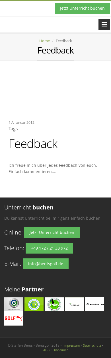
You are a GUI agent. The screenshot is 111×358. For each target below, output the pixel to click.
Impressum (71, 345)
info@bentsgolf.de (45, 263)
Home (44, 40)
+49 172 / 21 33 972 (49, 248)
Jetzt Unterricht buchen (82, 8)
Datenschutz (92, 345)
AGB (46, 350)
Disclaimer (60, 350)
